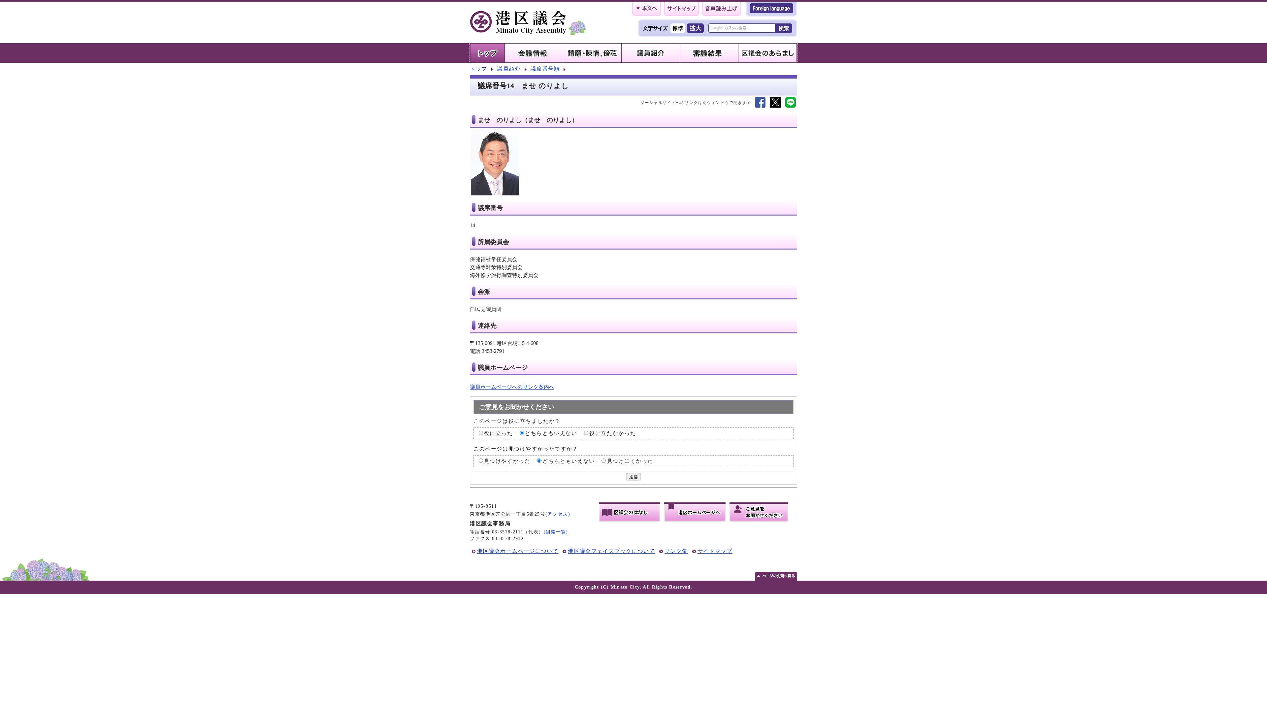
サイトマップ (715, 551)
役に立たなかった (612, 433)
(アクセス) (557, 514)
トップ (478, 69)
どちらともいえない (551, 433)
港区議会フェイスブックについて (611, 551)
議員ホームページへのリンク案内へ (512, 387)
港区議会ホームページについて (517, 551)
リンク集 (676, 551)
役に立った (498, 433)
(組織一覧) (556, 531)
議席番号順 (545, 69)
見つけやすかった (507, 461)
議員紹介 (508, 69)
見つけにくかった (630, 461)
